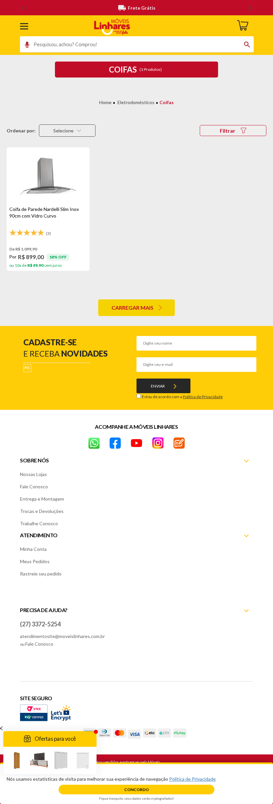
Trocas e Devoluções (42, 511)
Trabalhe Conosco (39, 523)
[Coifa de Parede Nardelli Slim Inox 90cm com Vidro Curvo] (48, 176)
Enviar (158, 386)
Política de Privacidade (203, 396)
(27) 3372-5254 (40, 624)
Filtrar (227, 130)
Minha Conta (33, 549)
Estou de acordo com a (182, 396)
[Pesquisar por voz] (25, 46)
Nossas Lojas (33, 474)
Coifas (166, 102)
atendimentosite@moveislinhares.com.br (62, 636)
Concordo (136, 789)
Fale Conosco (34, 486)
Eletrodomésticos (136, 102)
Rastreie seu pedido (41, 573)
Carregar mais (132, 307)
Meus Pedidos (35, 561)
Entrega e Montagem (42, 499)
